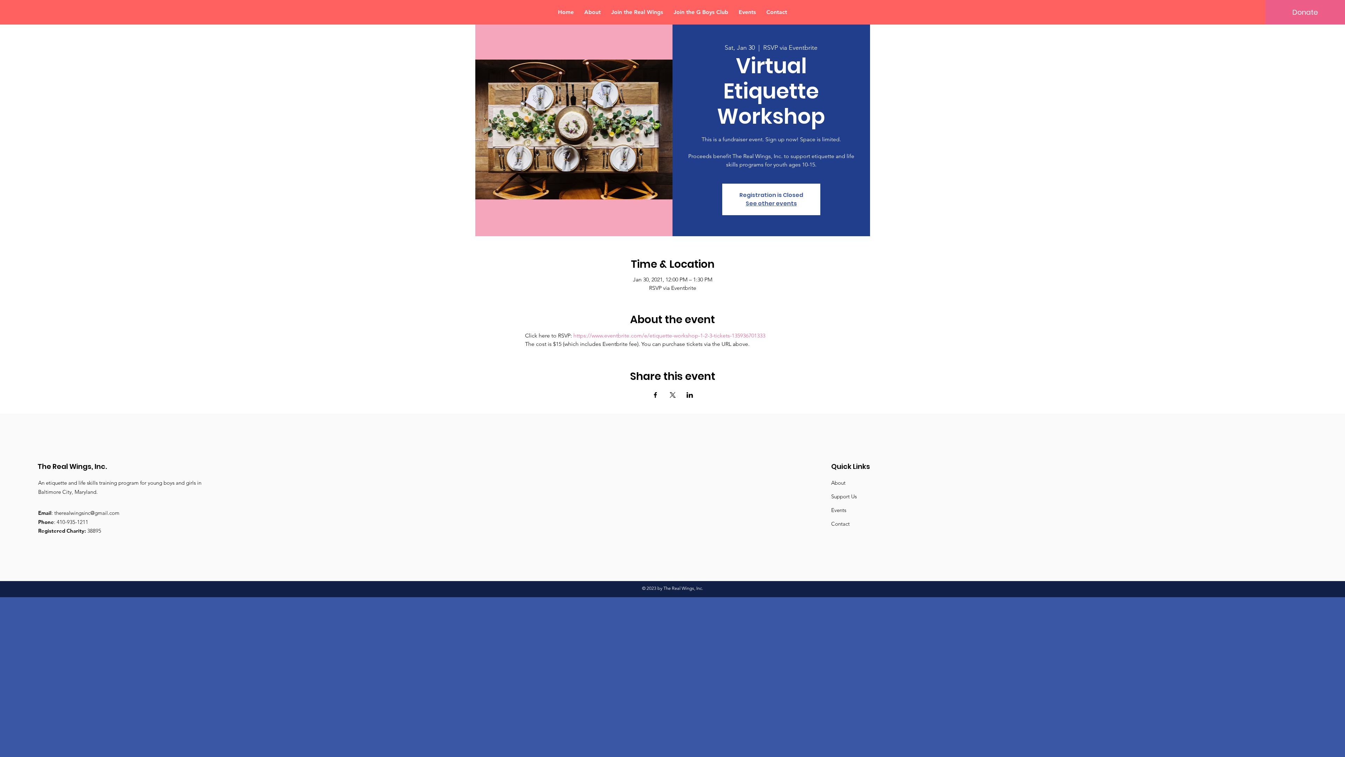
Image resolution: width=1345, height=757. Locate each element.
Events (838, 510)
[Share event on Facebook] (655, 395)
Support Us (844, 496)
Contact (840, 523)
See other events (771, 203)
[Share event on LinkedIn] (690, 395)
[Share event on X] (672, 395)
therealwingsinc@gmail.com (86, 513)
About (838, 482)
